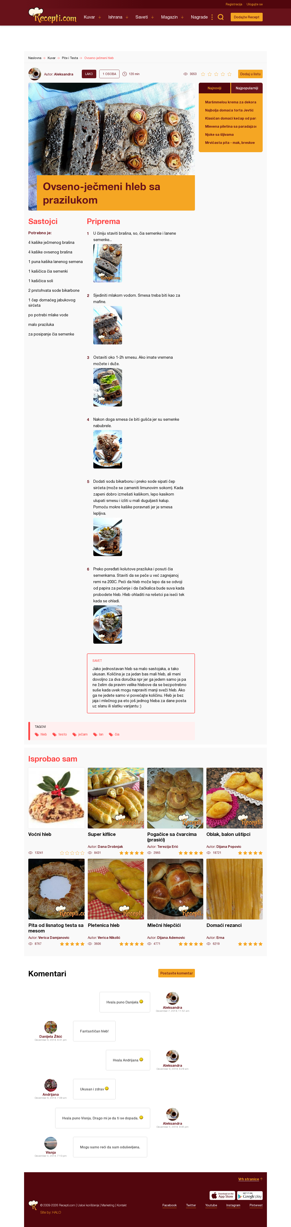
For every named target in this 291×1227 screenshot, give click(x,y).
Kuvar (89, 16)
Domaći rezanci (234, 902)
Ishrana (115, 16)
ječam (83, 734)
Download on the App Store (222, 1195)
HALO (56, 1212)
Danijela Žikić (50, 1036)
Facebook (170, 1205)
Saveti (141, 16)
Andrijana (51, 1094)
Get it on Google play (250, 1195)
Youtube (211, 1205)
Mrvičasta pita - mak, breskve (230, 142)
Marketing (107, 1205)
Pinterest (256, 1205)
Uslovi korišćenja (88, 1205)
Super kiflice (116, 811)
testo (62, 734)
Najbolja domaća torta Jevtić (229, 110)
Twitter (191, 1205)
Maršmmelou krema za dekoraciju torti (230, 102)
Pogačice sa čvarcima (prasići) (175, 811)
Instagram (233, 1205)
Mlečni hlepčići (175, 902)
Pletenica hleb (116, 902)
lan (101, 734)
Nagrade (199, 16)
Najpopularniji (247, 88)
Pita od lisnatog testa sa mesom (56, 902)
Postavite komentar (176, 973)
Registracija (234, 4)
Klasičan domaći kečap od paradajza (230, 118)
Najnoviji (214, 88)
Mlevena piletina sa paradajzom (230, 126)
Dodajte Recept (246, 17)
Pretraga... (220, 17)
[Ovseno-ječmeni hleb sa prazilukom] (138, 263)
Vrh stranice (248, 1179)
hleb (44, 734)
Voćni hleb (56, 811)
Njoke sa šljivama (219, 134)
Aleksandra (63, 74)
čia (117, 734)
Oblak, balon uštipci (234, 811)
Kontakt (122, 1205)
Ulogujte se (255, 4)
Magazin (169, 16)
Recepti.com (52, 15)
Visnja (51, 1152)
